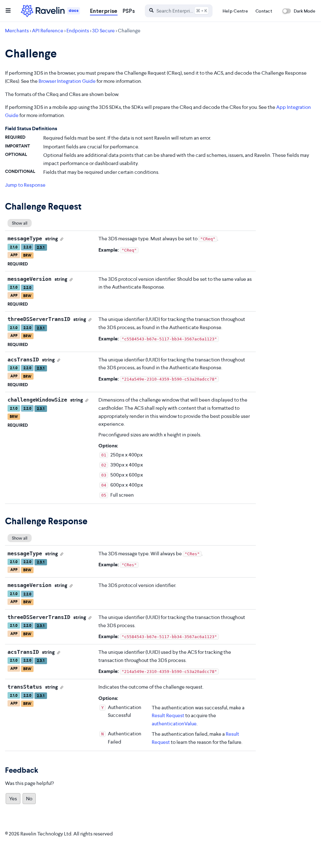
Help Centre (235, 11)
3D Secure (103, 30)
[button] (8, 11)
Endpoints (77, 30)
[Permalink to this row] (61, 238)
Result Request (168, 715)
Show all (19, 223)
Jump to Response (25, 185)
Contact (263, 11)
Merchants (17, 30)
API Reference (47, 30)
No (29, 798)
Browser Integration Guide (67, 81)
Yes (13, 798)
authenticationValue (174, 723)
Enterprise (104, 11)
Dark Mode (304, 11)
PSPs (129, 11)
